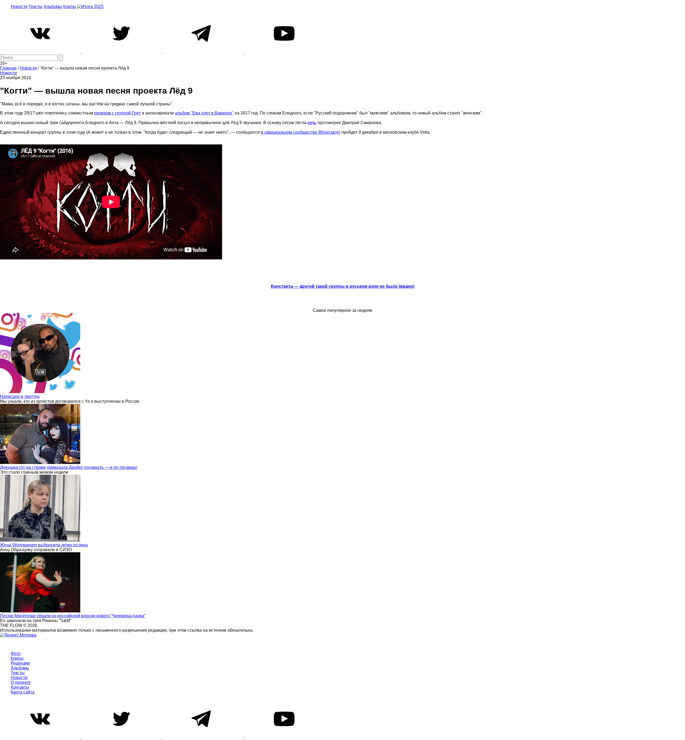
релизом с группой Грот (117, 113)
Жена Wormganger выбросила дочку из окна (44, 545)
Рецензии (20, 663)
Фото (16, 653)
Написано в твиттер (20, 396)
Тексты (36, 6)
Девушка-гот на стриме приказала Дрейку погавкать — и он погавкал (68, 467)
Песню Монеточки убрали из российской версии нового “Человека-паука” (72, 616)
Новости (19, 6)
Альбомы (53, 6)
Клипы (69, 6)
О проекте (21, 682)
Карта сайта (23, 692)
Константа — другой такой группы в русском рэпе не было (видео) (342, 286)
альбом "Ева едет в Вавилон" (204, 113)
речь (311, 122)
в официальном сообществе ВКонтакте (300, 132)
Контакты (20, 687)
